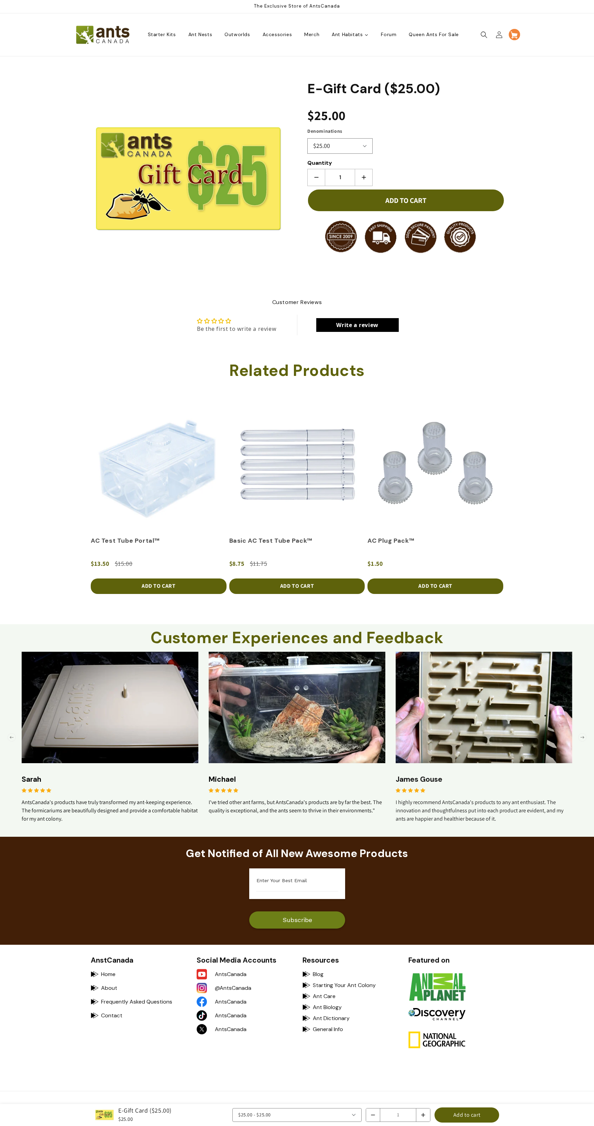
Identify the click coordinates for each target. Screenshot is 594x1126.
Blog (318, 974)
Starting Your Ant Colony (344, 985)
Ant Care (324, 996)
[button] (484, 34)
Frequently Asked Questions (136, 1001)
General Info (328, 1029)
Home (108, 974)
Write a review (357, 325)
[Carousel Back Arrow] (11, 737)
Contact (111, 1015)
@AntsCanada (233, 988)
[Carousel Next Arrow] (582, 737)
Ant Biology (327, 1007)
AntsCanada (230, 974)
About (109, 988)
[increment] (363, 177)
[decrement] (316, 177)
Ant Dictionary (331, 1018)
